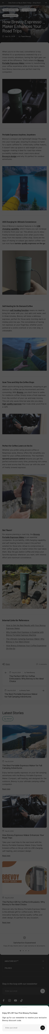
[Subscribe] (42, 1027)
